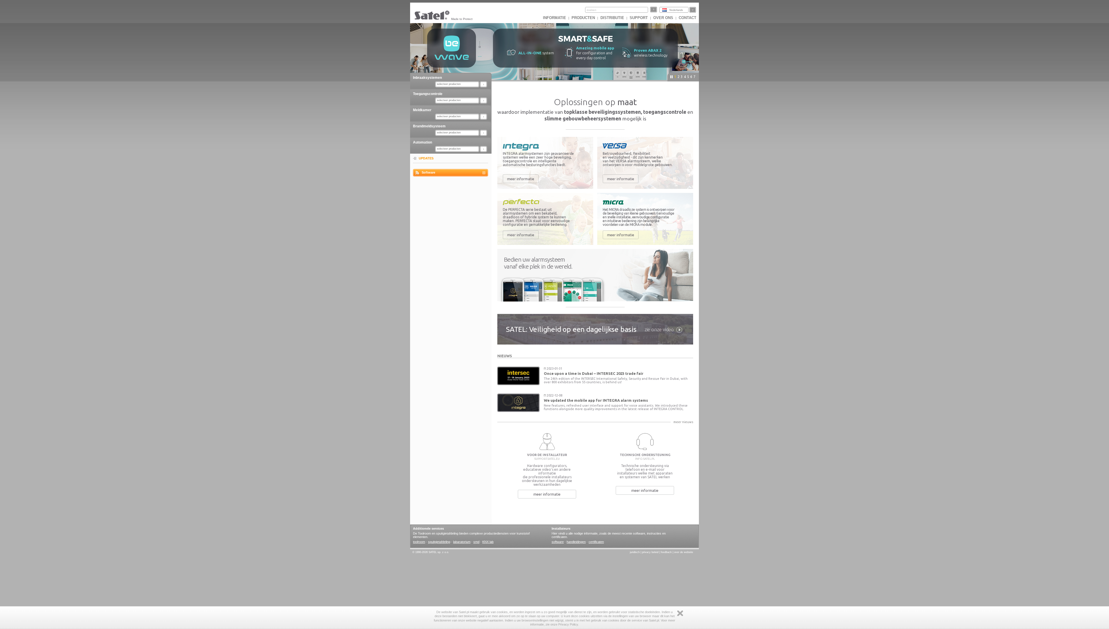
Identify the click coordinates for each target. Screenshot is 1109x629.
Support (639, 18)
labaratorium (461, 542)
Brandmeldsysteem (429, 126)
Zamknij (680, 613)
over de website (683, 552)
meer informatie (520, 179)
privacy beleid (650, 552)
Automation (422, 142)
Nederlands (676, 10)
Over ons (663, 18)
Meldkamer (422, 110)
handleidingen (576, 542)
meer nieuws (683, 422)
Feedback (666, 552)
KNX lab (488, 542)
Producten (583, 18)
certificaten (596, 542)
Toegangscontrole (427, 94)
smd (476, 542)
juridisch (635, 552)
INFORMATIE (554, 18)
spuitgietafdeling (439, 542)
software (558, 542)
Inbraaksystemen (427, 78)
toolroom (419, 542)
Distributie (612, 18)
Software (428, 172)
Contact (687, 18)
